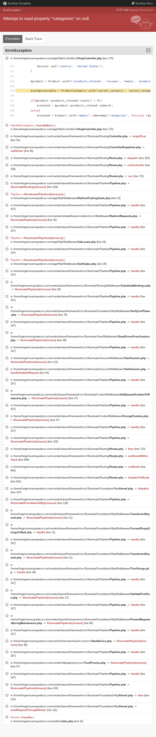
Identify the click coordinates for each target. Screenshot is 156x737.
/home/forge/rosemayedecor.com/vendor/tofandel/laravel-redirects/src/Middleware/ (75, 216)
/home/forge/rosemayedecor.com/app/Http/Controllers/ (57, 58)
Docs (144, 3)
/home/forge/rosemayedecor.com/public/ (43, 721)
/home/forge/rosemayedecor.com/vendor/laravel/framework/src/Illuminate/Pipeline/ (69, 183)
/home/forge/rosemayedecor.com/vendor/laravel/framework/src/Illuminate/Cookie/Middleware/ (80, 416)
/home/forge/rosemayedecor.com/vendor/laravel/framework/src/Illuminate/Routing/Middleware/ (81, 285)
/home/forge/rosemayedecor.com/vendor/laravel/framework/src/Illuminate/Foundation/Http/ (73, 488)
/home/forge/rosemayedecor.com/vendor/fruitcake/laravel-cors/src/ (62, 641)
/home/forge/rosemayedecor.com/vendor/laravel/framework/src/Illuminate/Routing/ (70, 136)
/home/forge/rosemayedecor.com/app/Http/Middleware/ (61, 198)
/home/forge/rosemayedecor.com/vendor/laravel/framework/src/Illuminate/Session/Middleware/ (79, 358)
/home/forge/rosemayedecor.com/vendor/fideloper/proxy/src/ (59, 662)
